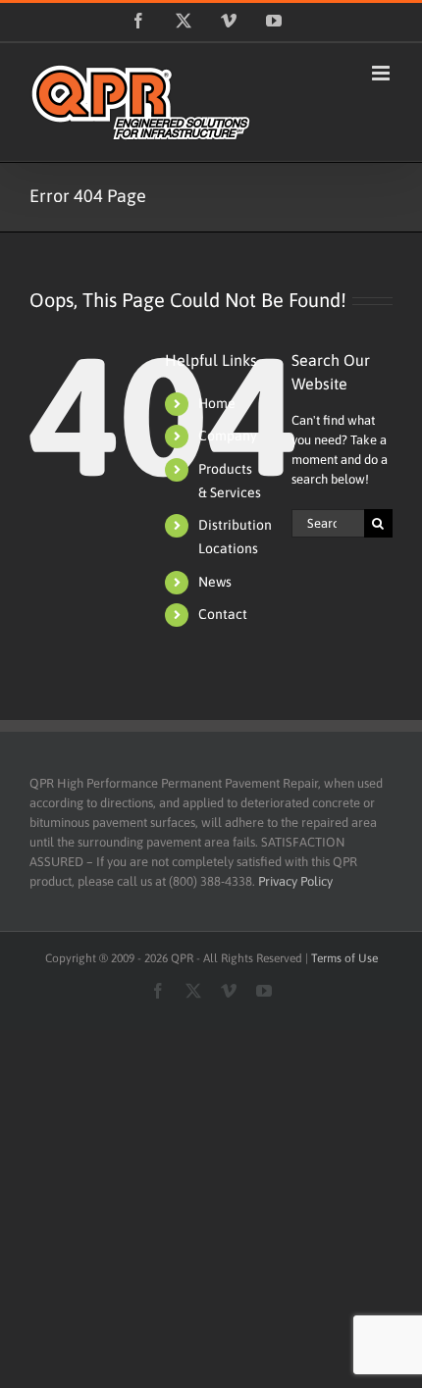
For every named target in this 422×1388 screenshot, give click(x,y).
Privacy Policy (295, 881)
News (215, 582)
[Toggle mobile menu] (382, 73)
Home (217, 403)
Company (227, 435)
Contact (222, 614)
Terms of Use (344, 958)
